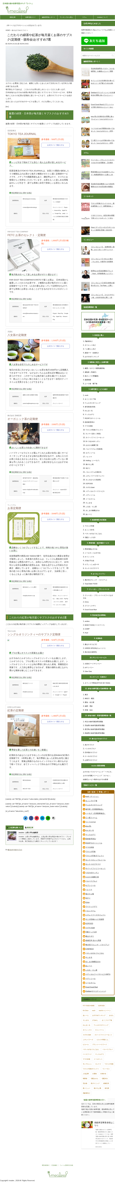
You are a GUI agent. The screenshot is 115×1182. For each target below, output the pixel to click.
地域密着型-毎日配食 (99, 520)
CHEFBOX (89, 949)
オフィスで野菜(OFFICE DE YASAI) (97, 683)
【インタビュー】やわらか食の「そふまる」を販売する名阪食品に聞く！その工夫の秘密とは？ (102, 260)
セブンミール (90, 453)
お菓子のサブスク (91, 760)
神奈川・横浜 (89, 698)
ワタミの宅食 (89, 526)
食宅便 (107, 1088)
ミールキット (98, 1059)
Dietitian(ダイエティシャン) (95, 991)
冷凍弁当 (103, 1073)
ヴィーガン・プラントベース (99, 589)
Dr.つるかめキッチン (93, 441)
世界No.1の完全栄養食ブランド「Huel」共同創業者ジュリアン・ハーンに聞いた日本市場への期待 (103, 272)
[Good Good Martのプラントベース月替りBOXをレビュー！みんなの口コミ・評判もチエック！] (85, 108)
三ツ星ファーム (91, 818)
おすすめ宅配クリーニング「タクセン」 (97, 775)
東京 (86, 695)
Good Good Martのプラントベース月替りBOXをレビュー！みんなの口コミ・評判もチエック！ (103, 106)
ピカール (86, 1044)
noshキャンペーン (105, 1010)
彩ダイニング (95, 1083)
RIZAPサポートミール (92, 418)
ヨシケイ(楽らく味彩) (93, 434)
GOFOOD (89, 483)
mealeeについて (102, 17)
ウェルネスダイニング (93, 403)
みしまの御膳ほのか (93, 510)
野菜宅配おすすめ (91, 549)
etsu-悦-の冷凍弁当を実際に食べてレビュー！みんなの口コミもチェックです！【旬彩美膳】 (102, 118)
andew (87, 621)
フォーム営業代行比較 (66, 1165)
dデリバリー (89, 667)
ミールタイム (90, 499)
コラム (84, 17)
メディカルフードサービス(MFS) (97, 974)
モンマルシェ (87, 1064)
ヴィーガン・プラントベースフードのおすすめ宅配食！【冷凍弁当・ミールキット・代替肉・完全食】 (102, 161)
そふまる (89, 503)
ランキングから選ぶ (66, 17)
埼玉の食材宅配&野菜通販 (94, 722)
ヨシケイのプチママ (92, 568)
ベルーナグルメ (91, 881)
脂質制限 (88, 380)
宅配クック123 (90, 537)
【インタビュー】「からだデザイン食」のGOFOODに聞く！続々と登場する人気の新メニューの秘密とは (102, 296)
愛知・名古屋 (89, 702)
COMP (87, 629)
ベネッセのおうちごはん (93, 533)
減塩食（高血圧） (91, 372)
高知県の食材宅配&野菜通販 (95, 725)
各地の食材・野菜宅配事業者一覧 (99, 715)
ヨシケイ (98, 1064)
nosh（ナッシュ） (92, 796)
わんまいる (89, 411)
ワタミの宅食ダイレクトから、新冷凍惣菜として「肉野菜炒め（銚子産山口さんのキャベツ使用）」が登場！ (102, 204)
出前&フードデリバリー (93, 664)
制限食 (85, 1078)
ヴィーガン (106, 1069)
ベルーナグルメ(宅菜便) (94, 449)
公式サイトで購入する (55, 145)
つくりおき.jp (90, 822)
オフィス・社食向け (99, 677)
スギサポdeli (90, 487)
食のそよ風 (90, 464)
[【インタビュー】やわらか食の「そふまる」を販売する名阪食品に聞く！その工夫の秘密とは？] (85, 262)
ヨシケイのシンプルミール (95, 860)
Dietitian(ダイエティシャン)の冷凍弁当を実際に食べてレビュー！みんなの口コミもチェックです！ (103, 94)
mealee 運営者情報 (98, 766)
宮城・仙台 (89, 710)
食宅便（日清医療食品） (94, 809)
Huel (86, 633)
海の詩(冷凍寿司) (91, 652)
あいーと (89, 514)
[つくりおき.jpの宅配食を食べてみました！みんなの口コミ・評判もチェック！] (85, 132)
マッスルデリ (89, 414)
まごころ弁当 (89, 530)
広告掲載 (54, 1165)
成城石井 (106, 1083)
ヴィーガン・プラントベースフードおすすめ (98, 596)
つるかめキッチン (92, 873)
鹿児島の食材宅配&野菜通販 (95, 729)
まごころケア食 (90, 399)
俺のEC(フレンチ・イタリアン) (96, 580)
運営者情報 (45, 1165)
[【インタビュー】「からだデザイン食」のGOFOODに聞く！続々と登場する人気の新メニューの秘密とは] (85, 298)
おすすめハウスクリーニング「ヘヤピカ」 (98, 772)
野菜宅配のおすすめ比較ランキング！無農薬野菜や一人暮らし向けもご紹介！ (102, 173)
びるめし (95, 1020)
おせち (111, 1015)
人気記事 (86, 1073)
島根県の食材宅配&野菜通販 (95, 733)
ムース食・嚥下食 (91, 384)
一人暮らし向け (90, 349)
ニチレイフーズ (88, 1040)
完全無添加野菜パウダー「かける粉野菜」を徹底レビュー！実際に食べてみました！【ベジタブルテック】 (102, 70)
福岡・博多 (89, 706)
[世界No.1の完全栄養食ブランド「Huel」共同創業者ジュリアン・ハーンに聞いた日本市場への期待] (85, 274)
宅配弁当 (105, 1078)
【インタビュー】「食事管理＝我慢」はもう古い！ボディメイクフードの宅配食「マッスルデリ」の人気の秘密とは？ (102, 248)
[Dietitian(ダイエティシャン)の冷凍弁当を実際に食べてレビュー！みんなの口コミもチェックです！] (85, 96)
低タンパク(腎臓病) (91, 376)
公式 (14, 156)
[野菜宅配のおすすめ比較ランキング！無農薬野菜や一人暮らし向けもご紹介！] (85, 175)
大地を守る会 (89, 560)
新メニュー (86, 1088)
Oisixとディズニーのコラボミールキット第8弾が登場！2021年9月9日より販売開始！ (103, 228)
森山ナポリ (89, 936)
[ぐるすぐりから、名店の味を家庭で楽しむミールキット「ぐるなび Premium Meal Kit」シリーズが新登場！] (85, 219)
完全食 (85, 1083)
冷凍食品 (99, 638)
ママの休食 (89, 426)
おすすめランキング (92, 357)
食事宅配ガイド (30, 17)
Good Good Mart (91, 609)
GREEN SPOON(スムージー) (95, 648)
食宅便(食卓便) (90, 407)
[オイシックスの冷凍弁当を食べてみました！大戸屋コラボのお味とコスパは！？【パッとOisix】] (85, 84)
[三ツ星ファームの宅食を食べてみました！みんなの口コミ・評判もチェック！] (85, 144)
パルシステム (90, 911)
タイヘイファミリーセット (95, 437)
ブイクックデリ (90, 606)
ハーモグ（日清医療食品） (95, 813)
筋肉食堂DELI (90, 422)
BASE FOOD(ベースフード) (94, 625)
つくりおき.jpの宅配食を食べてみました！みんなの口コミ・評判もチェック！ (103, 129)
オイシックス (89, 557)
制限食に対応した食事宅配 (99, 362)
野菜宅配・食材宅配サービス (99, 543)
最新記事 (12, 17)
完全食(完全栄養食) (99, 615)
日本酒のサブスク (91, 752)
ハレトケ (89, 457)
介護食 (94, 1073)
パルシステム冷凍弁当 (93, 472)
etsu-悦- (88, 826)
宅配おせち (94, 1078)
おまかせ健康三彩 (92, 445)
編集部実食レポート (48, 17)
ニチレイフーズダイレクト (95, 476)
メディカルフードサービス (95, 491)
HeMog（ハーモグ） (93, 460)
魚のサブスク (89, 745)
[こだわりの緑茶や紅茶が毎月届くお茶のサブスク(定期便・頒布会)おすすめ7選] (42, 818)
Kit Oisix (85, 1010)
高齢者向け (89, 341)
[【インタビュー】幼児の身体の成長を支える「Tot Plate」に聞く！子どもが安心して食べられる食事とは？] (85, 286)
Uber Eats (88, 671)
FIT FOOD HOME (89, 1006)
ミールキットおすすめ (93, 553)
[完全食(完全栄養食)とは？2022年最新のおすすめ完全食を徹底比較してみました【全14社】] (85, 187)
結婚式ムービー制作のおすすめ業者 (95, 779)
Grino (87, 602)
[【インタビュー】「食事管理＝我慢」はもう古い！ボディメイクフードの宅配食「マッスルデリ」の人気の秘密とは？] (85, 250)
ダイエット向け (90, 345)
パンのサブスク (90, 748)
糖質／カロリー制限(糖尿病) (95, 368)
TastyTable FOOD (91, 584)
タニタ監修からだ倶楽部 (94, 919)
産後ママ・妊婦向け (92, 353)
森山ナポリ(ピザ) (91, 644)
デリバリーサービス (99, 657)
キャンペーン (99, 1030)
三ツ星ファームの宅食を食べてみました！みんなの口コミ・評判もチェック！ (102, 141)
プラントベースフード (99, 1044)
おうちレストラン (99, 574)
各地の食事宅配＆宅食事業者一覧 (99, 688)
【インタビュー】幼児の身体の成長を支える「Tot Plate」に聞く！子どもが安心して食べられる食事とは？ (102, 284)
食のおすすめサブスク (15, 850)
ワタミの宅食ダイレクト (94, 430)
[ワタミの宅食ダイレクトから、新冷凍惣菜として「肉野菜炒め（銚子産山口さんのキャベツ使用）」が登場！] (85, 207)
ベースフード (87, 1054)
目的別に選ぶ (99, 335)
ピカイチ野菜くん (102, 1040)
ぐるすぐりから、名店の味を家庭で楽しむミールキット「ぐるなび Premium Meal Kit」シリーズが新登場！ (102, 216)
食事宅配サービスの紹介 (99, 389)
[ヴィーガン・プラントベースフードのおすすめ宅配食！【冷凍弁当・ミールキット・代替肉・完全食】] (85, 163)
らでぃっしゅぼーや (92, 564)
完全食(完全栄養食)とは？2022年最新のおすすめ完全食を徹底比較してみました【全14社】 (102, 185)
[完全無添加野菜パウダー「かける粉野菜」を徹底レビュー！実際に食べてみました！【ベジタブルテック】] (85, 72)
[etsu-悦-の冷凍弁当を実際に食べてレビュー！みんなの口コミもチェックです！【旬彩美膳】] (85, 120)
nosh (86, 395)
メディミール (90, 495)
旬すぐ (88, 468)
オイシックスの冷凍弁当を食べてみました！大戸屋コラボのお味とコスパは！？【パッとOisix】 (102, 82)
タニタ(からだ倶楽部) (93, 480)
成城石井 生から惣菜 (93, 940)
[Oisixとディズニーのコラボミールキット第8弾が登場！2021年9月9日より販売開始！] (85, 231)
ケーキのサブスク (91, 756)
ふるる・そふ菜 (91, 506)
